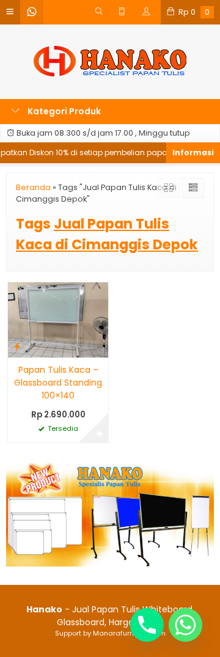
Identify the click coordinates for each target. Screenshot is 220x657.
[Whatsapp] (185, 625)
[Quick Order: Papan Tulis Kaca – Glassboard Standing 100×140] (17, 346)
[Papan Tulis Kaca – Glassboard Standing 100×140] (58, 319)
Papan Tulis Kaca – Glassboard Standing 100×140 (58, 383)
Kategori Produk (63, 111)
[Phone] (147, 625)
